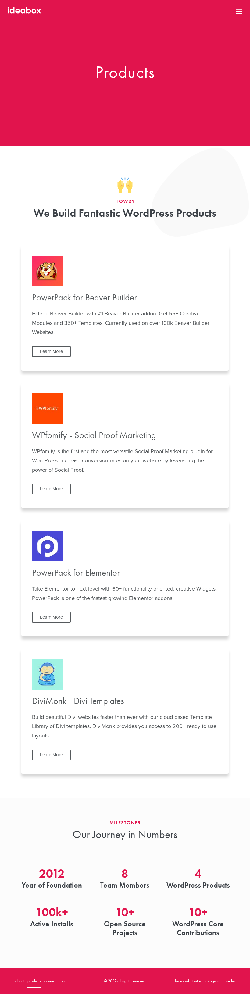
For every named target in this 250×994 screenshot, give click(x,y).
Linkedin (229, 980)
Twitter (197, 980)
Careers (50, 980)
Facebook (182, 980)
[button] (239, 11)
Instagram (212, 980)
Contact (64, 980)
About (19, 980)
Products (34, 980)
